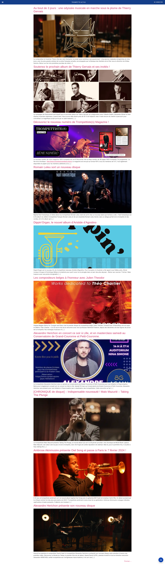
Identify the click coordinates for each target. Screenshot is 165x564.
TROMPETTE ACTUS (79, 2)
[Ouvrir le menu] (2, 2)
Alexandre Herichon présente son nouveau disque (64, 505)
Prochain (127, 561)
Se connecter (158, 2)
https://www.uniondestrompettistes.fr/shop (59, 161)
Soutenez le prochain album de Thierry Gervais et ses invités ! (72, 66)
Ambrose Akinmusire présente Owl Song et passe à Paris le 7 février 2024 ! (80, 450)
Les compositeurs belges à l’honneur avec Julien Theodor (69, 277)
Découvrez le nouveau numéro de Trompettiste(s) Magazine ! (71, 122)
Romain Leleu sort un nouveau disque (57, 167)
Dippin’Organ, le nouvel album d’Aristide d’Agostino (65, 222)
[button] (160, 559)
